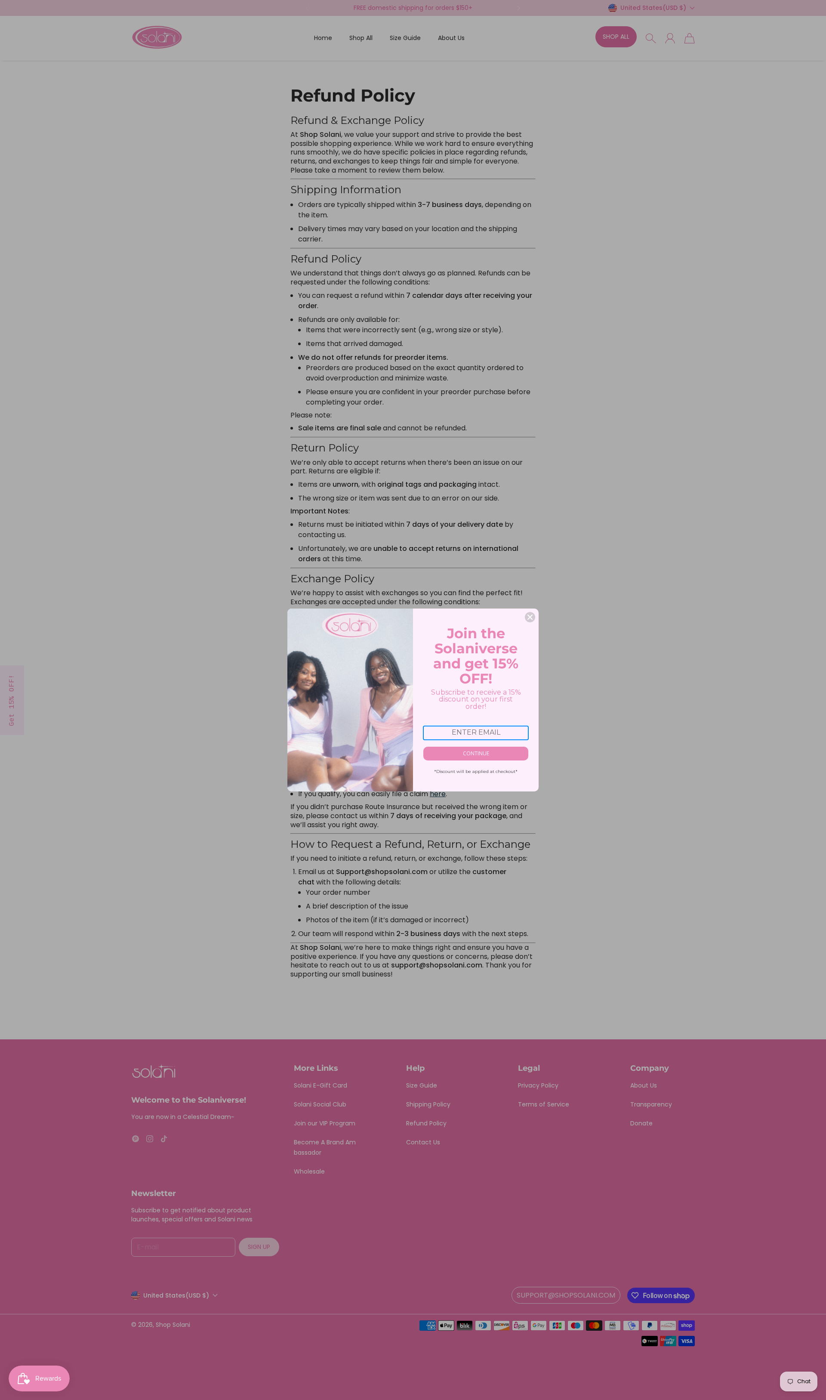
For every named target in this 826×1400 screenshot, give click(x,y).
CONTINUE (476, 753)
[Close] (530, 617)
